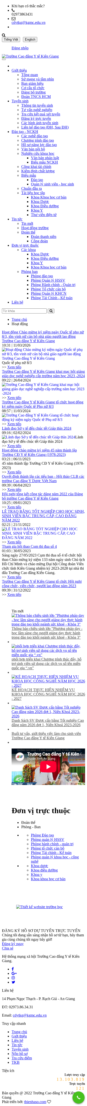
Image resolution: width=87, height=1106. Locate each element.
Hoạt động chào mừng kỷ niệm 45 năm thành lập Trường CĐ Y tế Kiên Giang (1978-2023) (39, 452)
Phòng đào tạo (42, 276)
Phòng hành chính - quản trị (52, 844)
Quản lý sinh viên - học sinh (52, 184)
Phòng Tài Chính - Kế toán (51, 298)
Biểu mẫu (28, 175)
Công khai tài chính (36, 167)
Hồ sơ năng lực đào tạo (39, 145)
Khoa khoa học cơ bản (48, 879)
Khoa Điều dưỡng (45, 206)
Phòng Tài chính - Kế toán (51, 853)
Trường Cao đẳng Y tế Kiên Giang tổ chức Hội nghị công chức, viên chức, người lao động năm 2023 (42, 583)
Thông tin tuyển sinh (37, 105)
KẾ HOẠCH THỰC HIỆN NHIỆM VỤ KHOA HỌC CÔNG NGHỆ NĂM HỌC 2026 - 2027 (48, 694)
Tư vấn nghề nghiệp (36, 110)
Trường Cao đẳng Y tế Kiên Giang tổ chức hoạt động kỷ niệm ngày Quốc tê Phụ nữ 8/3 (42, 404)
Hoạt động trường (35, 228)
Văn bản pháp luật (45, 158)
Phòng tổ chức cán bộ (47, 848)
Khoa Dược (40, 202)
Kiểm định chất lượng (38, 171)
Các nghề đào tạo (34, 136)
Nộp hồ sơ (20, 1054)
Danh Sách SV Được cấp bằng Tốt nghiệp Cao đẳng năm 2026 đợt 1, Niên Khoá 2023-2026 (48, 722)
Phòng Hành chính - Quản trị (53, 285)
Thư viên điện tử (44, 215)
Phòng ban (29, 272)
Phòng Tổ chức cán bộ (48, 289)
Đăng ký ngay (13, 944)
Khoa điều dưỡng (44, 870)
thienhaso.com (35, 1102)
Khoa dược (39, 866)
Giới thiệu (19, 70)
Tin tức (17, 219)
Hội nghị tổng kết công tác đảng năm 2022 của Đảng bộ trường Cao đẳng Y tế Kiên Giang (42, 496)
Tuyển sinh (20, 101)
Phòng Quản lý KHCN (48, 293)
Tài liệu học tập (33, 193)
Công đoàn (39, 241)
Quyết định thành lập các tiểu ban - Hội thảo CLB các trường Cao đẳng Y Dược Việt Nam (43, 478)
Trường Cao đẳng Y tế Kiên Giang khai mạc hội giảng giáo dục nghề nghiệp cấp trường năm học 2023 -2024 (43, 373)
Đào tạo (37, 180)
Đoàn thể (28, 232)
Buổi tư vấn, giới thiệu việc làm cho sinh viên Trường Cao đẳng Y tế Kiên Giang (46, 736)
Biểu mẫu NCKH (44, 162)
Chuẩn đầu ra (31, 188)
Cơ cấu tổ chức (32, 88)
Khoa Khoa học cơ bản (48, 197)
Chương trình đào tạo (37, 140)
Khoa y (36, 874)
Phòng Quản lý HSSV (48, 280)
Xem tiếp (14, 367)
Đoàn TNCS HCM (36, 97)
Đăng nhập (20, 48)
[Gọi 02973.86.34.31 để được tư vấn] (78, 1097)
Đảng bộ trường (33, 92)
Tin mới (27, 223)
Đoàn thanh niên (43, 237)
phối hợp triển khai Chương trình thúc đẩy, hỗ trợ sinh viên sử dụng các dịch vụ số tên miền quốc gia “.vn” (46, 663)
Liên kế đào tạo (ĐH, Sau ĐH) (45, 127)
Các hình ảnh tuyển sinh (39, 123)
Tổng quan (29, 75)
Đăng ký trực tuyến (36, 118)
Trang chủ (19, 319)
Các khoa (28, 250)
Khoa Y (37, 210)
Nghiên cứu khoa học (37, 153)
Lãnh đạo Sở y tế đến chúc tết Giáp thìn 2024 (36, 428)
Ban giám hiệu (32, 83)
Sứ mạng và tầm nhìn (37, 79)
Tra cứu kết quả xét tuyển (40, 114)
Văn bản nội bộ (33, 149)
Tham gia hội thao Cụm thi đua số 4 (29, 546)
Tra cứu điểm (22, 1058)
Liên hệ (17, 302)
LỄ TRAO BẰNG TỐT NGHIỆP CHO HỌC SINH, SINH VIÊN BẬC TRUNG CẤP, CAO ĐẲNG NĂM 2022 (43, 515)
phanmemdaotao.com (72, 907)
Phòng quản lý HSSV (47, 839)
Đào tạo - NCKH (25, 132)
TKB (16, 1062)
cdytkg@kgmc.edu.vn (28, 22)
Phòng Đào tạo (42, 835)
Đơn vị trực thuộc (25, 245)
